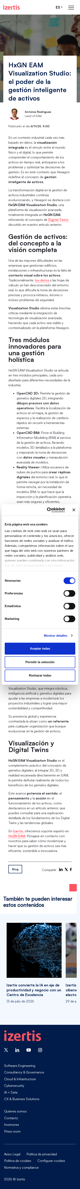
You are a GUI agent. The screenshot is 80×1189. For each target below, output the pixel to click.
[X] (66, 869)
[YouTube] (28, 1050)
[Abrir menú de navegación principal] (71, 7)
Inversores (11, 1124)
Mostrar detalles (55, 635)
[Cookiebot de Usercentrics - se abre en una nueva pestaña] (48, 510)
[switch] (69, 593)
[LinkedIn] (61, 869)
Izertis (18, 831)
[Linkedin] (17, 1050)
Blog (15, 869)
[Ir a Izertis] (11, 7)
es (58, 7)
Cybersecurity (14, 1086)
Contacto (11, 1118)
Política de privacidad (41, 1154)
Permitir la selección (40, 662)
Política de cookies (17, 1161)
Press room (12, 1131)
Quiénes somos (15, 1111)
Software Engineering (19, 1066)
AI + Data (10, 1092)
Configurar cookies (51, 1161)
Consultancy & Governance (24, 1072)
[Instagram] (40, 1050)
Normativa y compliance (21, 1167)
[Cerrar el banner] (73, 510)
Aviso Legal (12, 1154)
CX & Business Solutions (21, 1099)
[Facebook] (71, 869)
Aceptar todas (40, 648)
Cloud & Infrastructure (20, 1079)
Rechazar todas (40, 675)
